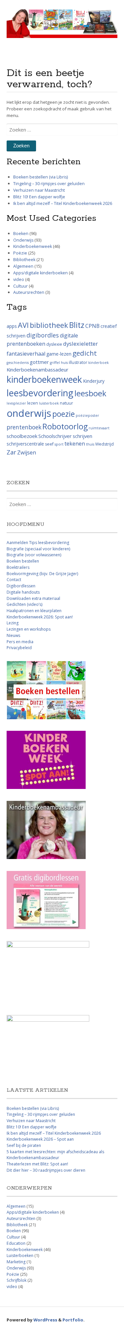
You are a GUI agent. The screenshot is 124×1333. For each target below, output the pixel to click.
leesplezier (16, 403)
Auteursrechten (28, 292)
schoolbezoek (22, 436)
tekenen (74, 443)
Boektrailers (18, 567)
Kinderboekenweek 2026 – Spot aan (40, 1139)
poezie (63, 414)
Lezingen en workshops (29, 629)
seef (49, 444)
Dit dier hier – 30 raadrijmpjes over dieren (46, 1170)
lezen (32, 403)
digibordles (42, 335)
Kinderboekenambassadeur (37, 369)
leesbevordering (40, 393)
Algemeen (23, 266)
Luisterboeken (20, 1255)
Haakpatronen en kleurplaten (34, 610)
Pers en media (20, 642)
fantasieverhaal (26, 353)
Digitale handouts (23, 592)
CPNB (92, 326)
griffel (55, 362)
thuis (90, 444)
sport (59, 444)
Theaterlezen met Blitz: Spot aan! (37, 1164)
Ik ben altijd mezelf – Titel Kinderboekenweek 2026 (62, 203)
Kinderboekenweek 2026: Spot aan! (40, 617)
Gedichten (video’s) (24, 604)
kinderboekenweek (44, 379)
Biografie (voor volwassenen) (34, 555)
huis (64, 362)
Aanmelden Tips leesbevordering (38, 542)
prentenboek (24, 427)
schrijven (82, 436)
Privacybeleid (19, 647)
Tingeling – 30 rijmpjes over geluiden (49, 183)
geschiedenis (18, 362)
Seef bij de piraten (24, 1145)
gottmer (39, 362)
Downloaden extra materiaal (33, 598)
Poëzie (20, 253)
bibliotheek (49, 325)
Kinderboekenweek (32, 246)
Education (16, 1243)
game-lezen (58, 354)
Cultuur (20, 286)
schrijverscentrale (25, 444)
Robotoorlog (65, 426)
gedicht (84, 353)
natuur (66, 403)
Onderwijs (23, 240)
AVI (23, 325)
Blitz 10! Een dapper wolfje (39, 197)
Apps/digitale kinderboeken (40, 273)
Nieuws (13, 635)
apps (12, 326)
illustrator (78, 362)
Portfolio (72, 1320)
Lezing (13, 623)
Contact (14, 579)
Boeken (20, 233)
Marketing (16, 1262)
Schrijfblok (16, 1280)
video (18, 279)
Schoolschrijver (55, 436)
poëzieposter (87, 415)
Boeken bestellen (23, 561)
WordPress (45, 1320)
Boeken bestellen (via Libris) (40, 177)
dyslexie (54, 344)
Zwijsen (26, 452)
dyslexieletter (80, 343)
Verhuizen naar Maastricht (39, 190)
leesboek (90, 393)
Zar (11, 452)
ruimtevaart (99, 428)
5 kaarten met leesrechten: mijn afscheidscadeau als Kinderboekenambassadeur (55, 1155)
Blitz (76, 325)
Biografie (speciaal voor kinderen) (38, 549)
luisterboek (49, 403)
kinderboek (98, 362)
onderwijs (29, 413)
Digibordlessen (21, 586)
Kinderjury (93, 381)
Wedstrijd (104, 444)
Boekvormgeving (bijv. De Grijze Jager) (42, 573)
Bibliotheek (24, 259)
